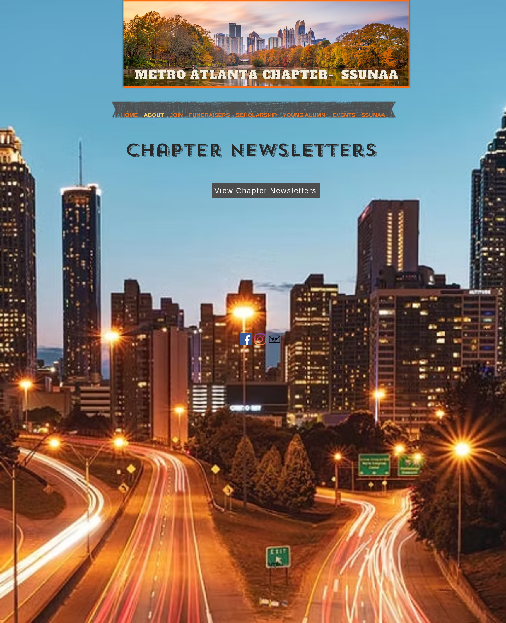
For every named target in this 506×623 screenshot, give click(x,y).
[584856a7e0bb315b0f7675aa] (274, 339)
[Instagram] (260, 339)
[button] (176, 113)
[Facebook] (246, 339)
